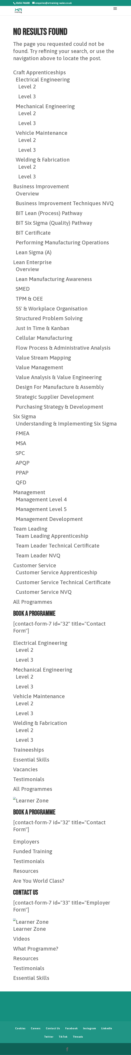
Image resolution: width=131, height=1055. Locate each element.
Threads (78, 1036)
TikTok (63, 1036)
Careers (36, 1028)
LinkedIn (106, 1028)
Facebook (71, 1028)
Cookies (20, 1028)
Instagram (89, 1028)
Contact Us (53, 1028)
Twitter (48, 1036)
